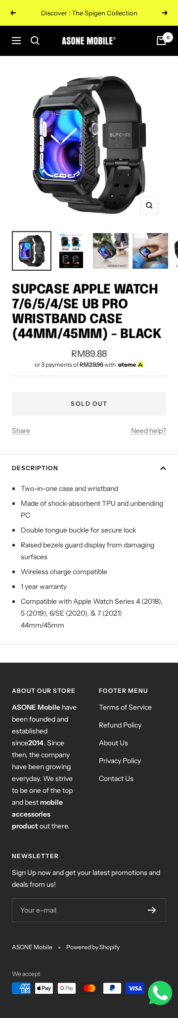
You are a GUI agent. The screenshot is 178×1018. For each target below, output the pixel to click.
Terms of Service (125, 707)
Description (35, 468)
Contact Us (116, 778)
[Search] (35, 40)
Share (21, 430)
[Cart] (161, 40)
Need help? (148, 430)
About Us (113, 742)
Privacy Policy (120, 760)
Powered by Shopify (93, 947)
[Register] (152, 910)
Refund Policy (120, 725)
